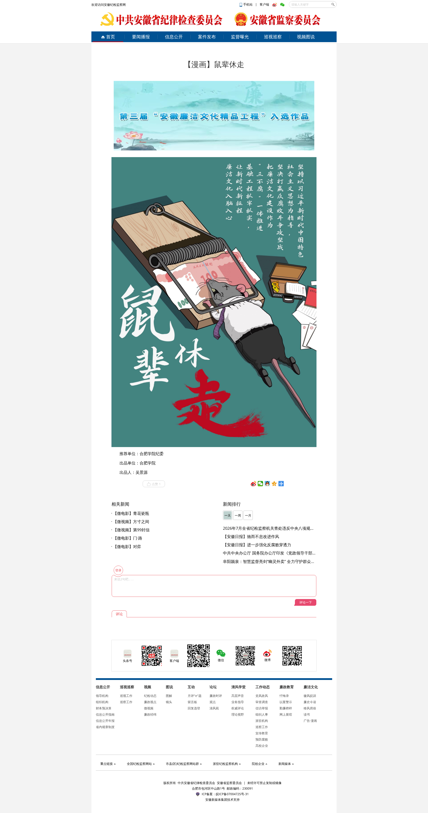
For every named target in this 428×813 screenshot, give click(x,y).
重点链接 (106, 764)
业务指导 (237, 702)
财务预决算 (103, 708)
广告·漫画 (310, 721)
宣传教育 (261, 733)
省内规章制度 (105, 727)
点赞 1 (156, 484)
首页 (110, 37)
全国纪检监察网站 (139, 764)
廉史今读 (310, 702)
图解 (169, 696)
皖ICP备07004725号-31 (232, 794)
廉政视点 (150, 702)
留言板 (192, 702)
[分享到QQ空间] (274, 483)
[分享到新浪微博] (253, 483)
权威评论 (237, 708)
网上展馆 (286, 714)
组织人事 (261, 714)
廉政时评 (216, 696)
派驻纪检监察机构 (225, 764)
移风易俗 (310, 708)
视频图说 (306, 37)
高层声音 (237, 696)
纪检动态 (150, 696)
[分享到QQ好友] (267, 483)
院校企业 (258, 764)
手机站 (248, 4)
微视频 (148, 708)
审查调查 (261, 702)
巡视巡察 (273, 37)
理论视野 (237, 714)
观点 (213, 702)
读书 (307, 714)
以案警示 (286, 702)
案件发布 (207, 37)
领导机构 (102, 696)
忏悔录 (284, 696)
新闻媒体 (284, 764)
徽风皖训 (310, 696)
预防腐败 (261, 739)
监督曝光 (240, 37)
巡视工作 (126, 696)
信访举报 (261, 708)
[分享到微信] (260, 483)
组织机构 (102, 702)
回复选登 (194, 708)
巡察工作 (126, 702)
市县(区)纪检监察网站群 (182, 764)
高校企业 (261, 745)
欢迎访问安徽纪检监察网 (108, 4)
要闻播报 (141, 37)
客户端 (264, 4)
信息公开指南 (105, 714)
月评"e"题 (195, 696)
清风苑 (214, 708)
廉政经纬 (150, 714)
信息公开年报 (105, 721)
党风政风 (261, 696)
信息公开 (174, 37)
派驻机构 (261, 721)
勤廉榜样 (286, 708)
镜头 (169, 702)
